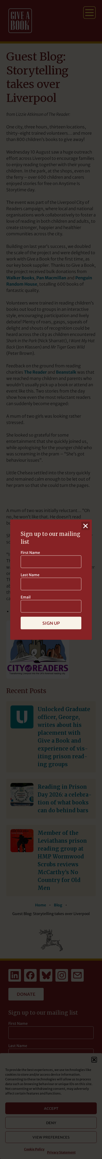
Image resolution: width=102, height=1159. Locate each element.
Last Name (30, 574)
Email (26, 597)
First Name (30, 552)
